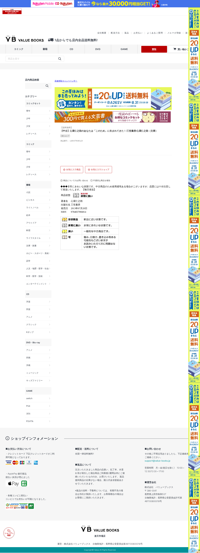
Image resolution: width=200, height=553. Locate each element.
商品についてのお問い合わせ (75, 180)
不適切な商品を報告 (101, 180)
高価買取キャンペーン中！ (66, 81)
